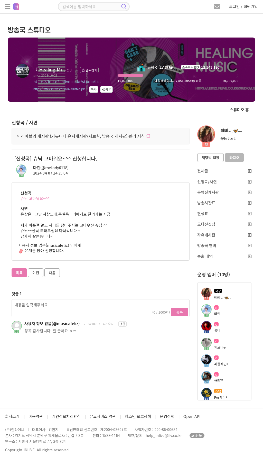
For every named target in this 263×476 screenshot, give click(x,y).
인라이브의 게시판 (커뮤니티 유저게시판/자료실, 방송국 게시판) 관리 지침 (81, 136)
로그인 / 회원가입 (243, 6)
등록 (179, 312)
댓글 (122, 324)
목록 (19, 272)
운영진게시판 (208, 192)
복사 (94, 89)
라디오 (234, 157)
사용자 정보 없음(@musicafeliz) (52, 323)
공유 (108, 89)
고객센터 (197, 435)
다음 (52, 272)
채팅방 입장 (210, 157)
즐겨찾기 (91, 70)
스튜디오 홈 (239, 109)
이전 (35, 272)
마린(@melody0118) (51, 167)
